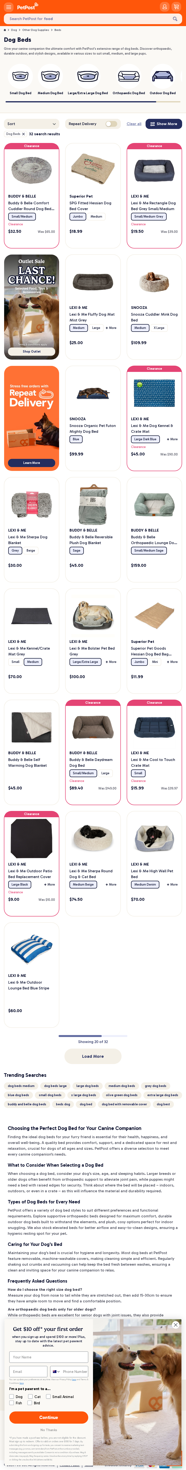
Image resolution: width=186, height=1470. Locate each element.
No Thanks (48, 1430)
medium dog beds (121, 1086)
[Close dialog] (176, 1325)
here (74, 1379)
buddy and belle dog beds (27, 1104)
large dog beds (87, 1086)
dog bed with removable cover (124, 1104)
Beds (57, 30)
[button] (31, 124)
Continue (48, 1417)
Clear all (134, 123)
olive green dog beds (122, 1095)
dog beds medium (21, 1086)
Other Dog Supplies (35, 30)
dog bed (86, 1104)
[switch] (111, 124)
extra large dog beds (162, 1095)
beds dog (63, 1104)
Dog (14, 30)
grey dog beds (155, 1086)
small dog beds (50, 1095)
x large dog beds (83, 1095)
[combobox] (55, 1371)
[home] (27, 6)
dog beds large (55, 1086)
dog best (163, 1104)
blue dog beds (18, 1095)
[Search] (175, 19)
